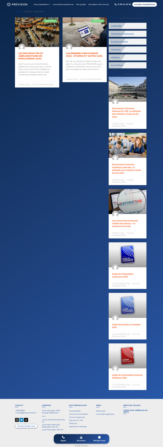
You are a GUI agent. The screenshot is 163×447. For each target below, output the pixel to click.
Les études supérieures (63, 4)
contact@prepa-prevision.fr (25, 413)
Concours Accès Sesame (78, 414)
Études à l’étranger (119, 42)
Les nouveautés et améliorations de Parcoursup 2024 (30, 56)
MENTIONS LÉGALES (131, 405)
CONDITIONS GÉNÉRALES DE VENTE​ (135, 411)
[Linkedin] (22, 420)
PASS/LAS (73, 423)
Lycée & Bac (116, 26)
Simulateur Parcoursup (98, 4)
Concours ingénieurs (77, 417)
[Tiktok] (26, 420)
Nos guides (81, 4)
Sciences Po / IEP (76, 420)
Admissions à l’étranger (78, 427)
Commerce (116, 49)
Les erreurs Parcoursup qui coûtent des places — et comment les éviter (125, 223)
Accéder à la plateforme (144, 4)
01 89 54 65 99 (124, 4)
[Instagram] (17, 420)
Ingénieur (115, 57)
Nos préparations (41, 4)
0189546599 (20, 411)
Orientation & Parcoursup (122, 34)
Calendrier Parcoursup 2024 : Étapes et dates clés (84, 54)
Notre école (100, 411)
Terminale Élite (75, 411)
